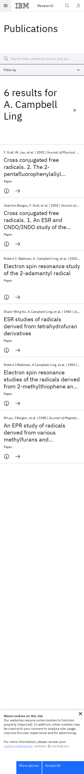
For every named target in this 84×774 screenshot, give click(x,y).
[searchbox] (42, 58)
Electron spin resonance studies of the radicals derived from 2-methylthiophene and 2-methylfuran (42, 379)
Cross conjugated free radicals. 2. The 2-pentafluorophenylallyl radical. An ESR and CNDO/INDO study (32, 166)
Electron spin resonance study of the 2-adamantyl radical (42, 270)
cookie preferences (18, 746)
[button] (80, 713)
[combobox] (42, 70)
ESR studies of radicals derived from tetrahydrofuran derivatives (40, 326)
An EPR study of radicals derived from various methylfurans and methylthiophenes (34, 432)
